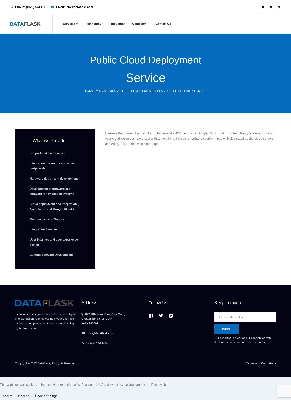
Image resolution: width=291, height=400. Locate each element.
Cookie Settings (46, 396)
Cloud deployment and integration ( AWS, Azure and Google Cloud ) (54, 206)
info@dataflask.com (100, 333)
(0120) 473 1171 (97, 342)
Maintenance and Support (47, 219)
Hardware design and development (54, 178)
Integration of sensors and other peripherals (52, 166)
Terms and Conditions (261, 363)
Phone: (31, 7)
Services (69, 23)
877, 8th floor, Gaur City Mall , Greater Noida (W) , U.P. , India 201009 (103, 319)
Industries (118, 23)
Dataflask (44, 363)
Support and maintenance (47, 153)
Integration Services (43, 229)
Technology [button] (93, 23)
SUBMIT (226, 328)
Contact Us (163, 23)
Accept (7, 396)
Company (139, 23)
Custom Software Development (51, 254)
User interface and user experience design (54, 242)
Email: (74, 7)
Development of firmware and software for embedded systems (52, 191)
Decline (23, 396)
